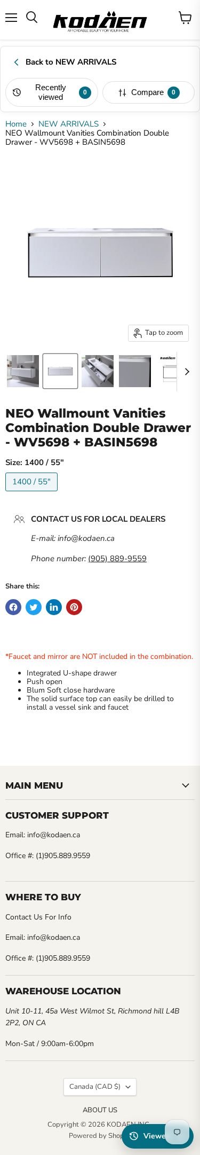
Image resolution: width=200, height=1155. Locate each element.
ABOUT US (100, 1110)
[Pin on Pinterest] (74, 607)
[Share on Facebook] (13, 607)
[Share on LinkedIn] (54, 607)
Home (16, 124)
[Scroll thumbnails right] (185, 371)
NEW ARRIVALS (68, 124)
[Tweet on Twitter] (34, 607)
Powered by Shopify (100, 1136)
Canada (95, 1086)
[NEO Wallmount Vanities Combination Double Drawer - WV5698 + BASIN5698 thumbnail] (23, 371)
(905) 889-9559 (117, 558)
